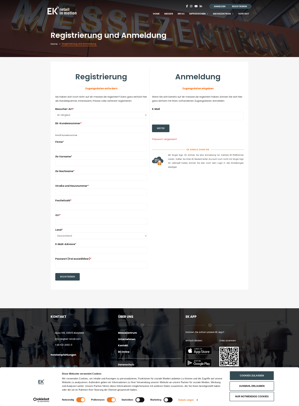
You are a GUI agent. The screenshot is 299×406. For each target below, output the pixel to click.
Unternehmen (126, 339)
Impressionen (197, 13)
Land (59, 229)
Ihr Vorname (63, 156)
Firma (59, 142)
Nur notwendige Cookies (252, 396)
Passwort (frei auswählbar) (73, 258)
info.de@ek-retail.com (68, 339)
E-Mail (156, 109)
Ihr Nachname (64, 171)
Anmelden (219, 6)
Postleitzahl (63, 200)
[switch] (111, 399)
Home (156, 13)
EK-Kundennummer (68, 123)
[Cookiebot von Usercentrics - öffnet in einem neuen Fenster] (41, 400)
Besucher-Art (64, 109)
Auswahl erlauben (252, 386)
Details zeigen (186, 400)
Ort (58, 215)
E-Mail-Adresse (65, 244)
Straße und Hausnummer (72, 185)
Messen (168, 13)
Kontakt (243, 13)
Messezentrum (222, 13)
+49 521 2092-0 (63, 344)
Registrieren (239, 6)
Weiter (161, 128)
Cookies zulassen (252, 375)
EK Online (123, 351)
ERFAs (181, 13)
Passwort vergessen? (164, 139)
